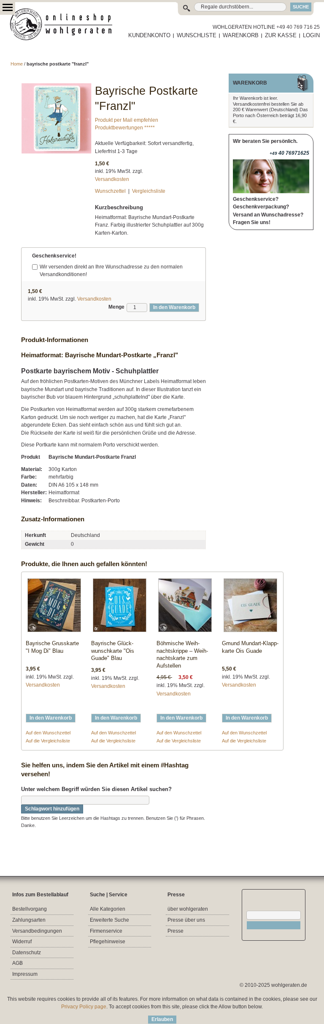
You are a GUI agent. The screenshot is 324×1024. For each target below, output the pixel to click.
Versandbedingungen (37, 931)
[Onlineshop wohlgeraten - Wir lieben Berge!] (64, 24)
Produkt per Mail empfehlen (126, 120)
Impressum (25, 974)
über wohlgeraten (187, 909)
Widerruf (22, 942)
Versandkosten (112, 179)
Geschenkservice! (54, 256)
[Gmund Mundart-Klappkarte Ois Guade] (250, 606)
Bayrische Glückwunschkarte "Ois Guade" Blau (112, 650)
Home (17, 63)
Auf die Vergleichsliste (48, 740)
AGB (17, 963)
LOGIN (311, 35)
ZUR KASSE (281, 35)
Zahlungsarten (29, 920)
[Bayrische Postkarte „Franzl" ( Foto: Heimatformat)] (56, 87)
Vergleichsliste (148, 191)
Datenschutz (26, 953)
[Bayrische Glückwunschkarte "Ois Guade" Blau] (119, 606)
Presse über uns (186, 920)
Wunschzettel (110, 191)
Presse (175, 931)
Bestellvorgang (29, 909)
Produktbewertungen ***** (125, 128)
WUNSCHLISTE (196, 35)
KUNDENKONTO (149, 35)
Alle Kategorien (107, 909)
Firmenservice (106, 931)
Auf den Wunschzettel (48, 732)
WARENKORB (241, 35)
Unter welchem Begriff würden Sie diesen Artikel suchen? (96, 789)
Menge (116, 307)
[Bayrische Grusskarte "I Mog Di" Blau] (54, 606)
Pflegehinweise (107, 942)
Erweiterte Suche (109, 920)
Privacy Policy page (83, 1007)
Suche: (188, 7)
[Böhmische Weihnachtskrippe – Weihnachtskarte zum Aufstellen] (185, 606)
